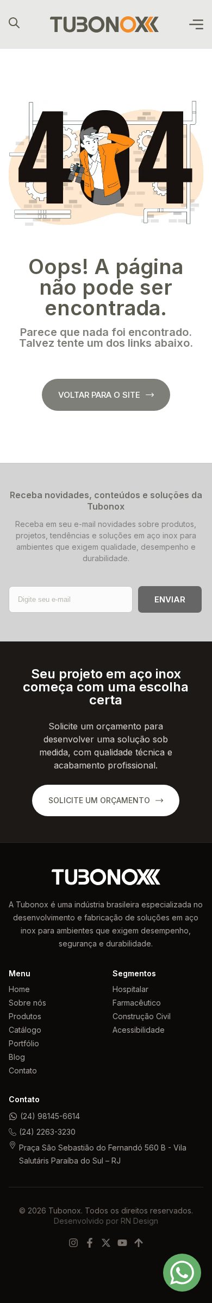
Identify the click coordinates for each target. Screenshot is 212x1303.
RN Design (139, 1220)
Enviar (169, 599)
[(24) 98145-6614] (13, 1116)
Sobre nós (27, 1002)
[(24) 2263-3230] (12, 1132)
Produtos (25, 1016)
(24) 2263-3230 (47, 1131)
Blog (17, 1057)
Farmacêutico (137, 1002)
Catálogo (25, 1029)
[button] (196, 24)
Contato (23, 1070)
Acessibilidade (139, 1029)
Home (19, 989)
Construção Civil (142, 1016)
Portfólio (24, 1043)
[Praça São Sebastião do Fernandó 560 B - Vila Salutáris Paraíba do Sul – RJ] (12, 1145)
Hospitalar (130, 989)
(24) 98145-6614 (50, 1116)
